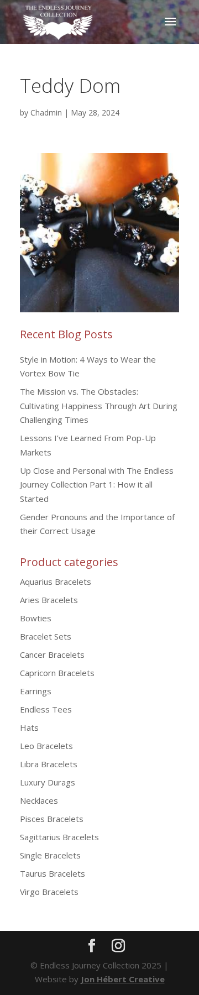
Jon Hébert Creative (123, 978)
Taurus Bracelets (52, 873)
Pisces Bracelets (51, 818)
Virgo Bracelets (49, 891)
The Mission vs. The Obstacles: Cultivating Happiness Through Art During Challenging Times (98, 405)
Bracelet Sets (45, 636)
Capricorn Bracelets (57, 672)
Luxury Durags (47, 782)
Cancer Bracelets (52, 654)
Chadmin (46, 112)
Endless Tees (46, 709)
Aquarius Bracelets (55, 581)
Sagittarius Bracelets (59, 836)
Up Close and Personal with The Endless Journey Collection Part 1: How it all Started (97, 484)
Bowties (35, 618)
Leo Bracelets (46, 745)
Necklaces (39, 800)
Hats (29, 727)
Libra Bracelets (48, 763)
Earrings (35, 690)
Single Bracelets (50, 855)
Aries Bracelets (49, 599)
